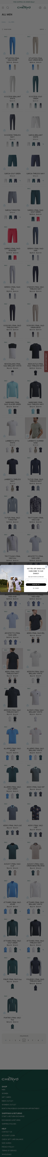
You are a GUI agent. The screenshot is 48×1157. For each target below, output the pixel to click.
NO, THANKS (36, 588)
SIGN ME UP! (36, 584)
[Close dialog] (46, 566)
